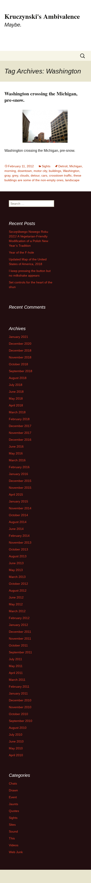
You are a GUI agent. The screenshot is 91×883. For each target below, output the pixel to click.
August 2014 (18, 522)
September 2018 (20, 371)
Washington (71, 171)
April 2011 (16, 673)
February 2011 (19, 686)
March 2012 (17, 611)
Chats (13, 783)
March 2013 (17, 577)
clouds (24, 175)
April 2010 (16, 755)
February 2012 (19, 618)
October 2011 (18, 645)
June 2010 (16, 741)
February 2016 (19, 467)
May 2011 (16, 666)
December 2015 (20, 481)
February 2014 (19, 535)
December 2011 (20, 631)
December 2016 (20, 439)
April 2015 (16, 494)
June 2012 (16, 597)
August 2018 (18, 378)
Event (13, 797)
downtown (25, 171)
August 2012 (18, 590)
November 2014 (20, 508)
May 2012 (16, 604)
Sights (46, 166)
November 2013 (20, 542)
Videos (13, 845)
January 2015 (18, 501)
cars (44, 175)
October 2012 (18, 583)
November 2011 (20, 638)
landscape (72, 180)
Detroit (63, 166)
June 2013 (16, 563)
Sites (12, 824)
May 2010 (16, 748)
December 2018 (20, 350)
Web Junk (16, 852)
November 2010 (20, 707)
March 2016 (17, 460)
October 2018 (18, 364)
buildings (55, 171)
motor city (40, 171)
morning (10, 171)
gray (7, 175)
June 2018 (16, 391)
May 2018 (16, 398)
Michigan (75, 166)
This (12, 838)
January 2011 (18, 693)
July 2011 (15, 659)
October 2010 (18, 714)
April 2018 (16, 405)
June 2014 (16, 529)
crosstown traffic (60, 175)
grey (15, 175)
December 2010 (20, 700)
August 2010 (18, 727)
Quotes (14, 811)
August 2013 (18, 556)
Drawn (13, 790)
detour (35, 175)
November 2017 (20, 433)
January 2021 (18, 337)
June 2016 (16, 446)
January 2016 (18, 474)
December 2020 (20, 343)
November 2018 (20, 357)
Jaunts (13, 804)
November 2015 (20, 487)
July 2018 (15, 385)
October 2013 (18, 549)
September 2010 (20, 721)
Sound (13, 831)
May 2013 (16, 570)
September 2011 (20, 652)
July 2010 (15, 734)
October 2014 (18, 515)
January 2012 (18, 625)
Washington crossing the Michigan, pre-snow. (41, 97)
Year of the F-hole (21, 252)
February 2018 (19, 419)
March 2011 (17, 679)
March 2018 (17, 412)
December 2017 (20, 426)
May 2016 (16, 453)
